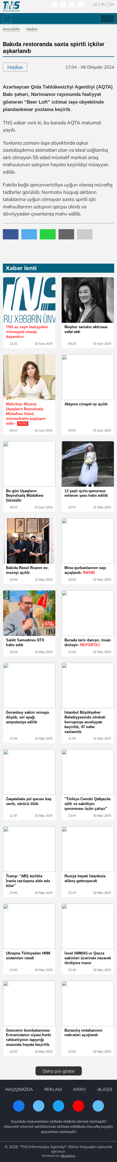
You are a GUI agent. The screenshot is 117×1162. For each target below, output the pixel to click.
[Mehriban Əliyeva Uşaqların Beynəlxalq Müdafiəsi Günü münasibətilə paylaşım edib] (29, 377)
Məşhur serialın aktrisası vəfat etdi (86, 329)
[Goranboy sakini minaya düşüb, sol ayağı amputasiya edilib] (29, 685)
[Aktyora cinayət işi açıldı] (88, 377)
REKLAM (53, 1089)
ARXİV (79, 1089)
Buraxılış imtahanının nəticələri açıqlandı (83, 1032)
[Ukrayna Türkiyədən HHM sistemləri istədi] (29, 926)
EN (111, 4)
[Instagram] (71, 4)
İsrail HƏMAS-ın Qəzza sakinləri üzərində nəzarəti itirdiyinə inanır (87, 958)
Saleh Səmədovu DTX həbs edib (25, 642)
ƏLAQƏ (104, 1089)
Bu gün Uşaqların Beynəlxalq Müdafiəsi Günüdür (24, 496)
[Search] (54, 4)
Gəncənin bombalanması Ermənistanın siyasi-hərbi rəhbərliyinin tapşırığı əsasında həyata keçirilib (28, 1037)
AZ (95, 4)
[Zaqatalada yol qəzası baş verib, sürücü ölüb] (29, 772)
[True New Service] (11, 6)
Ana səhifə (11, 29)
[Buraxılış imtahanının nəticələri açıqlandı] (88, 1003)
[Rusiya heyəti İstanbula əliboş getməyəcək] (88, 849)
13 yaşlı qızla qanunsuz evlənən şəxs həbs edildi (86, 493)
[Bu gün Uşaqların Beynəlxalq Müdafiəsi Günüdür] (29, 464)
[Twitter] (80, 4)
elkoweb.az (68, 1155)
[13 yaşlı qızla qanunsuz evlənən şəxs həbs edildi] (88, 464)
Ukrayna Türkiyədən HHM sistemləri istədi (28, 955)
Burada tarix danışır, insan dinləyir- (87, 642)
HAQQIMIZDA (19, 1089)
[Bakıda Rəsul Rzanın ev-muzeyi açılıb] (29, 541)
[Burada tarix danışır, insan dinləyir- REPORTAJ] (88, 613)
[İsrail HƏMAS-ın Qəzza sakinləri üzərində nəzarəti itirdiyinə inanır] (88, 926)
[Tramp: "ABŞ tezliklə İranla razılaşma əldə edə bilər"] (29, 849)
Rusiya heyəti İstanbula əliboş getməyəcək (84, 878)
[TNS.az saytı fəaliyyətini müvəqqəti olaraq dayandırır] (29, 300)
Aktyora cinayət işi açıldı (86, 404)
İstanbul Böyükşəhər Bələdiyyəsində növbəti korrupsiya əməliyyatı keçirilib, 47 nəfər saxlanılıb (84, 722)
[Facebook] (63, 4)
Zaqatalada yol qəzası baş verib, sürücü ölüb (28, 801)
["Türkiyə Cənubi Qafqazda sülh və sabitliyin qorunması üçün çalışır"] (88, 772)
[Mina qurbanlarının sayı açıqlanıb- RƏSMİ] (88, 541)
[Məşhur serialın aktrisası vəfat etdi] (88, 300)
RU (103, 4)
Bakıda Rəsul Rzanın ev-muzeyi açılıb (27, 570)
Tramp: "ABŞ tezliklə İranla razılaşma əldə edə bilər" (28, 881)
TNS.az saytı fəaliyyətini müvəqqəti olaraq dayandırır (27, 332)
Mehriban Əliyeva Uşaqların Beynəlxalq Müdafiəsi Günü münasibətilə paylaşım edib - (26, 414)
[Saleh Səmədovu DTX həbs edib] (29, 613)
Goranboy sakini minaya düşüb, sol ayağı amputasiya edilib (27, 717)
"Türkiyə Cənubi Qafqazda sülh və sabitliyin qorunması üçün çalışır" (87, 804)
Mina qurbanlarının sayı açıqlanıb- (85, 570)
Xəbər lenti (21, 268)
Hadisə (31, 29)
